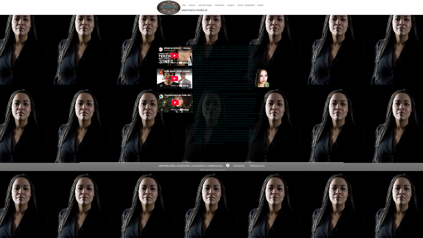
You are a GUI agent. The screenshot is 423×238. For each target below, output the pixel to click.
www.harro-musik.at (194, 10)
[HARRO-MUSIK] (227, 165)
